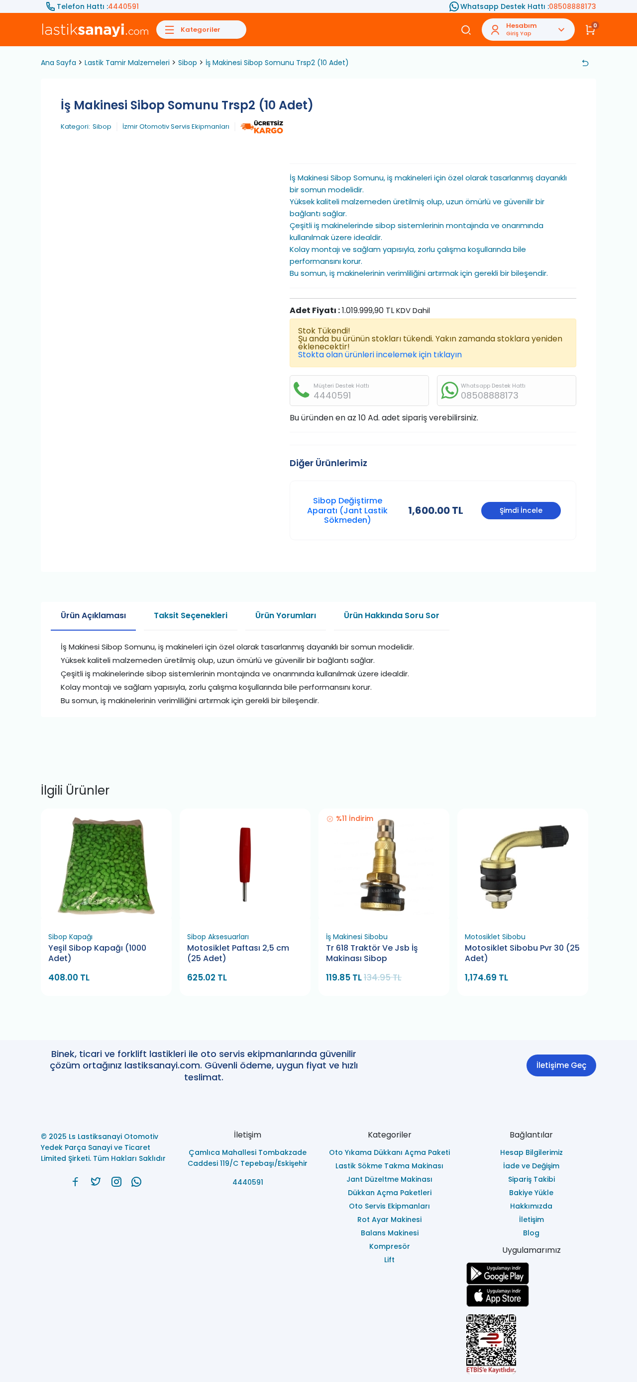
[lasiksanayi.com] (75, 1182)
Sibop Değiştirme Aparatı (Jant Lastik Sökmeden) (347, 510)
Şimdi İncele (521, 510)
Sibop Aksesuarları (218, 937)
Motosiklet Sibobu (495, 937)
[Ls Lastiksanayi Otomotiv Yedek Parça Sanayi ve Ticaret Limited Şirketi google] (531, 1273)
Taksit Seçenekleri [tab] (190, 615)
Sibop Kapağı (70, 937)
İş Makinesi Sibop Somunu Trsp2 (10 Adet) (277, 62)
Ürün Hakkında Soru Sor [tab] (391, 615)
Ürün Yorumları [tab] (285, 615)
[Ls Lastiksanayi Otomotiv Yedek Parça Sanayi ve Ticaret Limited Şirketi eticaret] (531, 1344)
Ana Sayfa (58, 62)
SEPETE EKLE (110, 915)
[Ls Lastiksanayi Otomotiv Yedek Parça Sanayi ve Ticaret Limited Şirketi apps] (531, 1296)
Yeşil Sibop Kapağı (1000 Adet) (97, 953)
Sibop (187, 62)
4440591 (123, 6)
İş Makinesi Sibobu (357, 937)
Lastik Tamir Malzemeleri (127, 62)
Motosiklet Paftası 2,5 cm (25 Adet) (238, 953)
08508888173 (572, 6)
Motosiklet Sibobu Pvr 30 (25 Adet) (522, 953)
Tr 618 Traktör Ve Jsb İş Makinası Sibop (372, 953)
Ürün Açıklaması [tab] (93, 615)
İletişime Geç (561, 1065)
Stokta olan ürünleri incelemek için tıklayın (380, 354)
